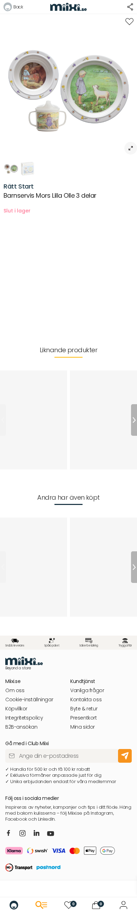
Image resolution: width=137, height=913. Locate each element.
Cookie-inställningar (29, 700)
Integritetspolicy (24, 718)
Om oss (15, 691)
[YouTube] (50, 834)
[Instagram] (22, 834)
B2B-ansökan (21, 727)
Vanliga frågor (87, 691)
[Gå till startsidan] (14, 905)
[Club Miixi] (123, 905)
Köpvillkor (16, 709)
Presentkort (83, 718)
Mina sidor (82, 727)
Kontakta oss (86, 700)
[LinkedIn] (37, 833)
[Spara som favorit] (129, 22)
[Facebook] (9, 833)
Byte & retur (83, 709)
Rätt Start (19, 186)
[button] (13, 8)
